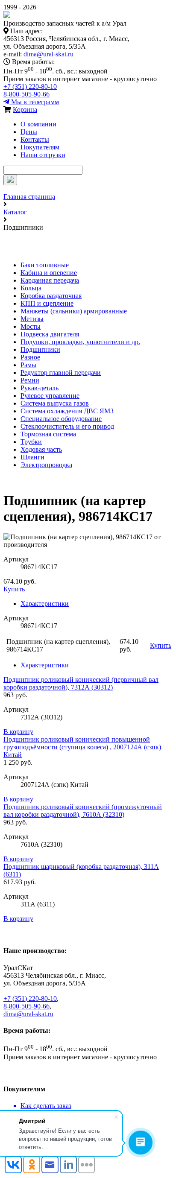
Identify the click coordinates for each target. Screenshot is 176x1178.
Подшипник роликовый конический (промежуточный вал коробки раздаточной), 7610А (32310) (82, 810)
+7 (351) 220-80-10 (30, 86)
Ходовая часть (41, 449)
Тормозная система (48, 434)
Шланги (32, 457)
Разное (30, 357)
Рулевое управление (50, 395)
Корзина (25, 109)
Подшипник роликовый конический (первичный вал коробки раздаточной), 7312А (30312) (80, 683)
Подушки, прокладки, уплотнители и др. (80, 341)
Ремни (30, 380)
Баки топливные (45, 265)
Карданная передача (50, 280)
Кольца (31, 288)
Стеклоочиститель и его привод (67, 426)
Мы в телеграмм (34, 101)
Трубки (31, 441)
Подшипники (40, 349)
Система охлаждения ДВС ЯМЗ (67, 411)
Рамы (28, 364)
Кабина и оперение (49, 272)
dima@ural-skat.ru (48, 54)
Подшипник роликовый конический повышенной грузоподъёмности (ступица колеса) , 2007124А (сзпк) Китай (82, 747)
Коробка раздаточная (51, 295)
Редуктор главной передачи (61, 372)
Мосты (31, 326)
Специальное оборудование (61, 418)
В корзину (18, 731)
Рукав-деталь (40, 388)
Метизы (32, 318)
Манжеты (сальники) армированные (74, 311)
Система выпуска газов (55, 403)
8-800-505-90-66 (26, 94)
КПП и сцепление (47, 303)
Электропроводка (46, 464)
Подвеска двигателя (50, 334)
